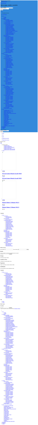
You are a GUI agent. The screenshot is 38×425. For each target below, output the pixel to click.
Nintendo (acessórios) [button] (7, 23)
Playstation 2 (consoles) (9, 96)
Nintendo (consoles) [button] (7, 87)
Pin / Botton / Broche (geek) (8, 123)
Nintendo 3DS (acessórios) (10, 34)
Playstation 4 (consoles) (9, 98)
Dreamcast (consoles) (9, 102)
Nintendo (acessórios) (7, 319)
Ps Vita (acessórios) (9, 337)
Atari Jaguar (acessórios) (9, 21)
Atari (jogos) (6, 272)
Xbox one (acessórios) (9, 346)
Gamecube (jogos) (8, 61)
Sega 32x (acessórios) (9, 45)
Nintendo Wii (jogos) (9, 62)
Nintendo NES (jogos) (9, 59)
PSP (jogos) (7, 75)
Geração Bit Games (3, 3)
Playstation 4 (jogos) (9, 73)
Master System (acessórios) (10, 43)
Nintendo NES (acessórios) (10, 24)
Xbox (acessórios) (6, 344)
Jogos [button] (3, 53)
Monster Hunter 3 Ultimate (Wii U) (10, 202)
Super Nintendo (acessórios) (10, 25)
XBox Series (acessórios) (9, 51)
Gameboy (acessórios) (9, 327)
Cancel (3, 150)
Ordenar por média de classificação (9, 147)
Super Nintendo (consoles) (10, 89)
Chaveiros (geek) (6, 117)
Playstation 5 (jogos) (9, 74)
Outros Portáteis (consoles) (8, 108)
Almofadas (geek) (6, 110)
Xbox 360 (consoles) (9, 104)
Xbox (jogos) (6, 242)
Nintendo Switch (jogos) (9, 64)
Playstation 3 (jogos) (9, 72)
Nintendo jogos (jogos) (7, 275)
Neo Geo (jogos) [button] (6, 56)
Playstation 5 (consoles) (9, 99)
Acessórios (3, 314)
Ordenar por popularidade (8, 146)
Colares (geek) (6, 118)
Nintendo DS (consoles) (9, 93)
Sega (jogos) (6, 238)
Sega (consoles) (6, 395)
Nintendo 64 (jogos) (9, 222)
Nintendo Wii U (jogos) (9, 63)
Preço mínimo (2, 249)
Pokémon (5, 420)
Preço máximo (15, 249)
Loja (3, 311)
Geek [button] (3, 109)
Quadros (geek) (6, 124)
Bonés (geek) (6, 114)
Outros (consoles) (6, 107)
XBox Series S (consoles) (9, 105)
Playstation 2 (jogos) (9, 71)
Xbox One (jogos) (8, 83)
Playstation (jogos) (7, 231)
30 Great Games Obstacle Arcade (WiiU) (12, 173)
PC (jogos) (5, 68)
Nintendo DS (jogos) (9, 66)
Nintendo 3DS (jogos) (9, 67)
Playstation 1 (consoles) (9, 95)
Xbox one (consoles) (9, 400)
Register (5, 14)
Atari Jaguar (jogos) (9, 217)
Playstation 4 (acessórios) (9, 39)
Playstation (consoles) (7, 390)
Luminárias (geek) (6, 121)
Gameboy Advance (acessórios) (10, 32)
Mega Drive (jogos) (9, 78)
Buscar (2, 131)
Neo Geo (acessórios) (7, 317)
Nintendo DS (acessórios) (9, 33)
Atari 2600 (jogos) (8, 55)
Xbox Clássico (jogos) (9, 81)
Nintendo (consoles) (7, 383)
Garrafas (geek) (6, 415)
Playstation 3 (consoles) (9, 97)
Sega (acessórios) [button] (6, 42)
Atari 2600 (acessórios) (9, 20)
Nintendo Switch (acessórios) (10, 29)
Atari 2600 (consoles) (9, 86)
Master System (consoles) (9, 100)
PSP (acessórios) (8, 336)
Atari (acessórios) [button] (6, 19)
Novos (3, 301)
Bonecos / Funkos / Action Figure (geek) (10, 113)
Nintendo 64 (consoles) (9, 385)
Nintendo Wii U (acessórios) (10, 28)
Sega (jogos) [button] (6, 76)
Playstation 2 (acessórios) (9, 37)
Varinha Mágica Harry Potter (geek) (9, 125)
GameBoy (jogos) (8, 227)
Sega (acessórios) (6, 338)
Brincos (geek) (6, 410)
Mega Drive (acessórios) (9, 44)
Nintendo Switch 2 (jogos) (10, 65)
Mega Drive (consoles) (9, 101)
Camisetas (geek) (6, 115)
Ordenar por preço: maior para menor (9, 149)
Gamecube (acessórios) (9, 322)
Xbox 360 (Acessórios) (9, 50)
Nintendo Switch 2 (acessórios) (10, 30)
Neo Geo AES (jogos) (9, 57)
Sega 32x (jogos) (8, 79)
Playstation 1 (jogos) (9, 232)
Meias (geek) (6, 120)
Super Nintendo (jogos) (9, 60)
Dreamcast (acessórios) (9, 46)
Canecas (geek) (6, 116)
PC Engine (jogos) (7, 69)
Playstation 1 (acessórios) (9, 332)
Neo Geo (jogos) (6, 218)
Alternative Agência (17, 308)
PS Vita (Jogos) (8, 237)
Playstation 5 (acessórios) (9, 40)
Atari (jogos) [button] (6, 54)
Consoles (3, 380)
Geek (3, 404)
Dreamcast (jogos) (8, 241)
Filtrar (27, 249)
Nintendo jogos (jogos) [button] (7, 58)
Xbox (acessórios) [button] (6, 48)
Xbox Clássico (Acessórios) (10, 49)
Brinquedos (4, 126)
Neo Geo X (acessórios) (9, 22)
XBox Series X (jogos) (9, 84)
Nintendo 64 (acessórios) (9, 26)
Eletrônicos (4, 127)
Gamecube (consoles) (9, 386)
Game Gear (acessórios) (9, 47)
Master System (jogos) (9, 77)
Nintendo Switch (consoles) (10, 92)
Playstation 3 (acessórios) (9, 38)
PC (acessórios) (6, 35)
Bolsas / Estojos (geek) (7, 112)
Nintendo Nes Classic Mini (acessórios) (11, 31)
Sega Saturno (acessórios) (9, 341)
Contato (3, 128)
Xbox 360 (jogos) (8, 82)
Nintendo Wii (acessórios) (9, 27)
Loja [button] (3, 16)
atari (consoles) (6, 381)
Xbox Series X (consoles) (9, 106)
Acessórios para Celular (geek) (8, 405)
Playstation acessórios (7, 331)
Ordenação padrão (6, 145)
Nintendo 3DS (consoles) (9, 94)
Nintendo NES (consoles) (9, 88)
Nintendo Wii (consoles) (9, 91)
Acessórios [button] (3, 18)
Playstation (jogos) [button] (7, 70)
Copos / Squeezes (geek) (7, 119)
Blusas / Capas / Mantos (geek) (8, 111)
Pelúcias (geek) (6, 122)
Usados (5, 17)
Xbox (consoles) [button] (6, 103)
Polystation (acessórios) (7, 52)
